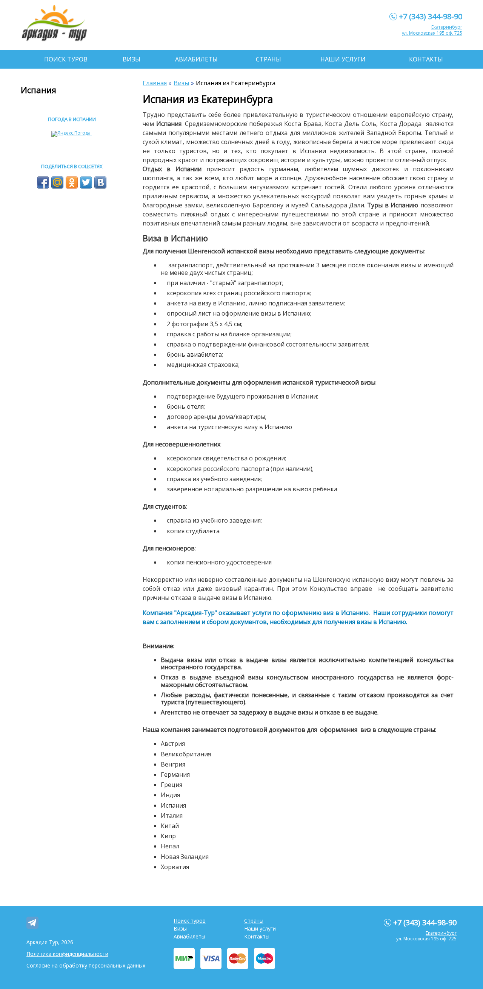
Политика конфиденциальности (67, 953)
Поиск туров (66, 59)
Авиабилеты (196, 59)
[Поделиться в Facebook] (43, 182)
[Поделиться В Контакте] (100, 182)
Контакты (426, 59)
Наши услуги (343, 59)
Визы (131, 59)
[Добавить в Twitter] (86, 182)
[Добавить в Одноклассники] (72, 182)
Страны (268, 59)
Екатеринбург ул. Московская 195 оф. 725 (432, 30)
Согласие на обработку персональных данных (85, 965)
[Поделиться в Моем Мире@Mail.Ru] (57, 182)
